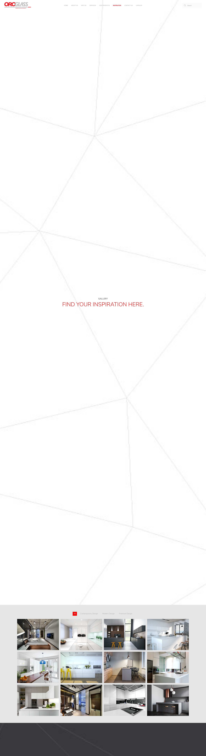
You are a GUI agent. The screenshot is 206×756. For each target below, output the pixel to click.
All (75, 613)
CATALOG (139, 5)
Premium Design (125, 613)
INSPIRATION (117, 5)
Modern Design (108, 613)
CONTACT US (128, 5)
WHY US (83, 5)
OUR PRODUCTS (104, 5)
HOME (66, 5)
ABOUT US (74, 5)
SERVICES (92, 5)
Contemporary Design (89, 613)
